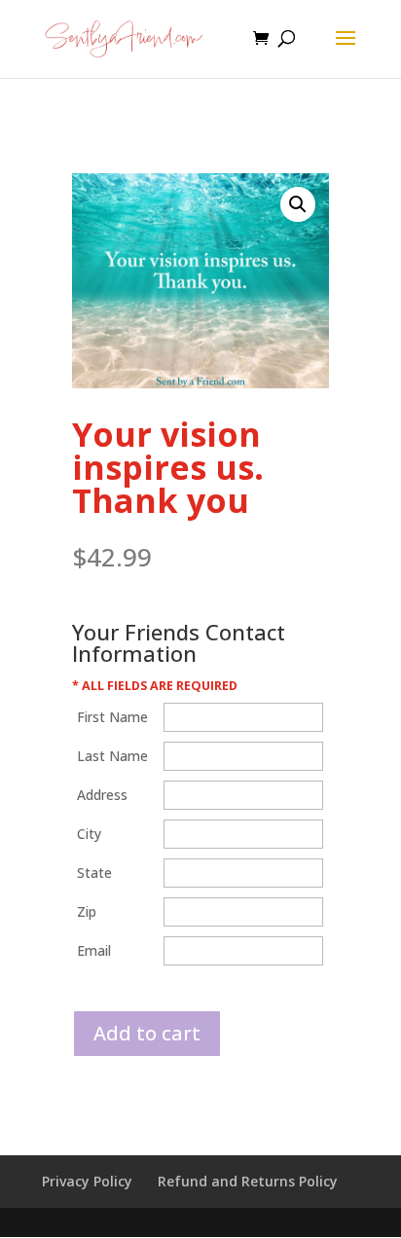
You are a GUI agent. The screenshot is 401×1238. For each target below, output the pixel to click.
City (89, 833)
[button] (297, 204)
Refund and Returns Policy (248, 1181)
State (94, 872)
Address (102, 794)
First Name (112, 717)
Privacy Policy (87, 1181)
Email (94, 950)
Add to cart (146, 1033)
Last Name (112, 755)
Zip (86, 911)
